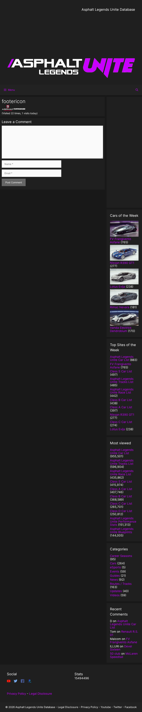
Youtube (106, 707)
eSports (115, 567)
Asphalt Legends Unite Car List (123, 624)
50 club (115, 653)
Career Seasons (121, 556)
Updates (116, 591)
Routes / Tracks (121, 584)
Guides (115, 575)
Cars (113, 563)
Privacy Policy (16, 693)
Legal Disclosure (40, 693)
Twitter (117, 707)
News (114, 579)
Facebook (131, 707)
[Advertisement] (108, 36)
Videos (115, 595)
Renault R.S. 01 (124, 633)
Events (114, 571)
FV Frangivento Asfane (123, 640)
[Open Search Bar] (137, 90)
